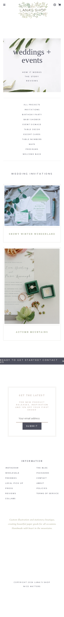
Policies (42, 488)
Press (9, 488)
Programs (32, 149)
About (40, 483)
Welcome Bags (32, 154)
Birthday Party (32, 114)
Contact (42, 478)
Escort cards (31, 134)
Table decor (32, 129)
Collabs (10, 498)
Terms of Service (48, 493)
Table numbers (32, 139)
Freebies (11, 478)
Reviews (32, 81)
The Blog (42, 468)
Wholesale (12, 473)
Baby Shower (32, 119)
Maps (32, 144)
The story (32, 76)
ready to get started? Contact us (29, 361)
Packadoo (43, 473)
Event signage (32, 124)
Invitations (32, 109)
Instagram (12, 468)
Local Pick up (14, 483)
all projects (32, 104)
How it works (32, 72)
